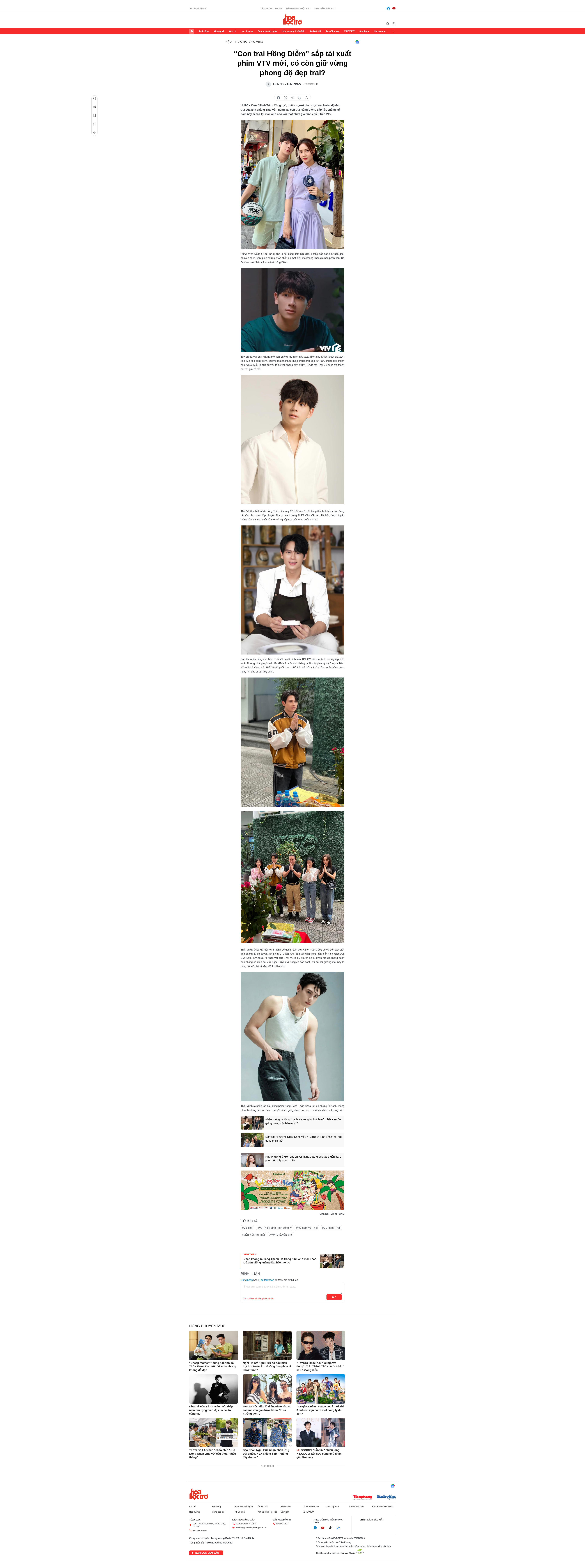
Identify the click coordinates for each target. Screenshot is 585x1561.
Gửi (334, 1297)
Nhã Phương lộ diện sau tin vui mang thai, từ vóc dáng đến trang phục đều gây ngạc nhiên (303, 1158)
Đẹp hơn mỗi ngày (267, 31)
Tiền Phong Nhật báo (298, 8)
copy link (292, 98)
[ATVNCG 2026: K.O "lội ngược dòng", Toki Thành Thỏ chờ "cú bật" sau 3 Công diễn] (320, 1345)
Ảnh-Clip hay (332, 31)
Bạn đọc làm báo (207, 1553)
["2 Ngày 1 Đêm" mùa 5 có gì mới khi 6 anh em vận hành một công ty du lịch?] (320, 1389)
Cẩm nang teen (356, 1506)
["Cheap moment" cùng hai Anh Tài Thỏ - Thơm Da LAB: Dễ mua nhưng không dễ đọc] (213, 1345)
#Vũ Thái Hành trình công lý (275, 1227)
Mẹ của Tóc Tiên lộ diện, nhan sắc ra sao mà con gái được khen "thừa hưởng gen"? (267, 1410)
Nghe (95, 99)
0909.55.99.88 (243, 1523)
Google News (357, 41)
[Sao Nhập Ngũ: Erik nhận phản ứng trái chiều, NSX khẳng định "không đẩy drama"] (267, 1432)
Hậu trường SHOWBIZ (293, 31)
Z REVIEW (349, 31)
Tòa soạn (194, 1519)
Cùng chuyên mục (207, 1326)
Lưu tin (95, 116)
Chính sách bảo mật (372, 1519)
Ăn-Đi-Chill (315, 31)
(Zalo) (253, 1523)
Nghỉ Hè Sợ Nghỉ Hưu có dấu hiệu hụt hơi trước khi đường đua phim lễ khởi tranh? (267, 1366)
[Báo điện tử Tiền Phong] (362, 1497)
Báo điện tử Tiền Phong (292, 20)
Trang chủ (191, 31)
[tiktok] (332, 1528)
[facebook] (388, 8)
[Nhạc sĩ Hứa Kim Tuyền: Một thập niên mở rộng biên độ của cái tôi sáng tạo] (213, 1389)
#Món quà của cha (280, 1234)
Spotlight (364, 31)
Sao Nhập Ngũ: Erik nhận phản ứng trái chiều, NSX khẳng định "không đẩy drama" (266, 1454)
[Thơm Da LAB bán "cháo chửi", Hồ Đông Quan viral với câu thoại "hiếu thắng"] (213, 1432)
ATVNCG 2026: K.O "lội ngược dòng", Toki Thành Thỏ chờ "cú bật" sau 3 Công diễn (320, 1366)
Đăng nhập (247, 1280)
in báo (299, 98)
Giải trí (232, 31)
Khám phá (219, 31)
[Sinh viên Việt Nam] (386, 1497)
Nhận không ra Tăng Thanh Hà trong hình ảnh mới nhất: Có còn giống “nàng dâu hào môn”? (303, 1121)
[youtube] (394, 8)
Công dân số (218, 1512)
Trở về (95, 133)
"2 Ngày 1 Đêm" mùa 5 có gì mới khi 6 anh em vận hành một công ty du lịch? (320, 1410)
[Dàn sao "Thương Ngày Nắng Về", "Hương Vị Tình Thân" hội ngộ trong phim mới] (252, 1140)
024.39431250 (200, 1530)
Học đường (247, 31)
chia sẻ (278, 98)
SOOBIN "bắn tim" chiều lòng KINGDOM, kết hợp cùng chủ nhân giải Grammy (319, 1454)
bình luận (306, 98)
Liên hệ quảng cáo (243, 1519)
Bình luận (95, 124)
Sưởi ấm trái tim (311, 1506)
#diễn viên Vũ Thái (253, 1234)
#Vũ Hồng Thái (331, 1227)
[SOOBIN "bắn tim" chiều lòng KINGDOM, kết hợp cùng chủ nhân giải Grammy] (320, 1432)
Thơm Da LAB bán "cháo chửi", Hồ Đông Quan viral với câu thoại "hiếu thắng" (212, 1454)
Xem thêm (393, 31)
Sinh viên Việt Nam (324, 8)
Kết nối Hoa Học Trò (267, 1512)
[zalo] (340, 1528)
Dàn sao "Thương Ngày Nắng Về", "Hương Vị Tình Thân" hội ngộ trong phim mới (303, 1138)
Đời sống (204, 31)
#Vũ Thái (247, 1227)
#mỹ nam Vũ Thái (307, 1227)
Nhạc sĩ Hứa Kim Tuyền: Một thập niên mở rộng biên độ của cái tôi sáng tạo (211, 1410)
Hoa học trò (198, 1494)
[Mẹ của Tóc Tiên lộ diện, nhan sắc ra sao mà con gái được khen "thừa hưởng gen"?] (267, 1389)
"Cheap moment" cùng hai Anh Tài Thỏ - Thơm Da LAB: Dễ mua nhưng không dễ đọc (212, 1366)
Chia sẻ (95, 107)
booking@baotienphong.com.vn (251, 1527)
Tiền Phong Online (271, 8)
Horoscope (379, 31)
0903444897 (282, 1523)
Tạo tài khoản (266, 1280)
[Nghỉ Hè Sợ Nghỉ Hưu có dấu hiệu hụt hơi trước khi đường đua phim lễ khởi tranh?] (267, 1345)
